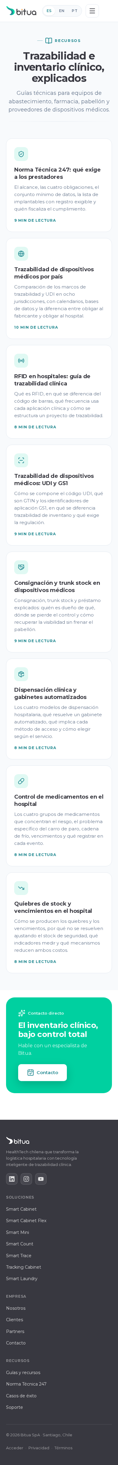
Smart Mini (17, 1232)
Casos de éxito (21, 1396)
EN (62, 10)
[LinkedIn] (12, 1179)
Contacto (47, 1072)
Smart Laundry (22, 1278)
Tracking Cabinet (23, 1267)
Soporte (14, 1407)
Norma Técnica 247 (26, 1384)
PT (74, 10)
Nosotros (15, 1308)
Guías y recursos (23, 1372)
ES (49, 10)
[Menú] (92, 11)
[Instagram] (26, 1179)
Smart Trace (18, 1255)
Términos (63, 1447)
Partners (15, 1331)
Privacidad (38, 1447)
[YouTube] (41, 1179)
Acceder (14, 1447)
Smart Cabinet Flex (26, 1220)
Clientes (14, 1319)
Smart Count (19, 1244)
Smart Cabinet (21, 1209)
